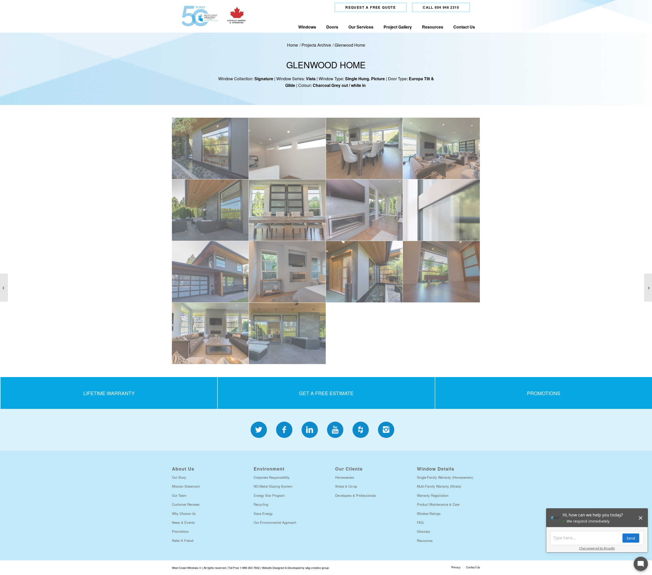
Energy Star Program (269, 495)
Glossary (423, 531)
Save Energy (263, 513)
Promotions (180, 531)
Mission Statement (186, 486)
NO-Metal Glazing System (273, 486)
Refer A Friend (182, 540)
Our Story (179, 477)
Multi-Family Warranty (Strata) (439, 486)
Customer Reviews (186, 504)
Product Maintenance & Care (438, 504)
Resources (425, 540)
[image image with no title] (210, 148)
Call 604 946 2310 (441, 7)
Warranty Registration (433, 495)
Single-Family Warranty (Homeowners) (445, 477)
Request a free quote (370, 7)
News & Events (183, 522)
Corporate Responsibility (272, 477)
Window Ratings (429, 513)
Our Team (179, 495)
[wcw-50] (212, 16)
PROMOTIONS (543, 393)
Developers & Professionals (355, 495)
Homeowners (344, 477)
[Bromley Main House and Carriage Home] (648, 288)
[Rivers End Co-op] (4, 288)
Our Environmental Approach (275, 522)
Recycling (261, 504)
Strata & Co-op (346, 486)
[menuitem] (370, 7)
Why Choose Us (184, 513)
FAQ (420, 522)
